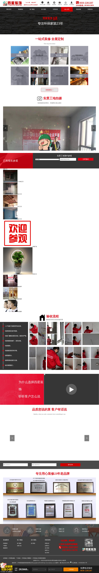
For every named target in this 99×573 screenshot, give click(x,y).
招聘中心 (47, 550)
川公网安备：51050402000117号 (79, 562)
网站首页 (8, 9)
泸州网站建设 (12, 558)
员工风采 (47, 548)
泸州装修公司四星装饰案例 (39, 558)
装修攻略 (78, 9)
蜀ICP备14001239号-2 (65, 562)
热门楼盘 (32, 9)
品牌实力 (47, 545)
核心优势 (66, 9)
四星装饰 (90, 9)
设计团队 (43, 9)
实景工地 (19, 545)
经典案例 (5, 543)
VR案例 (5, 545)
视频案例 (5, 548)
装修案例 (20, 9)
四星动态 (47, 543)
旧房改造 (55, 9)
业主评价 (47, 552)
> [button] (94, 128)
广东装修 (18, 558)
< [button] (5, 128)
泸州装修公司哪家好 (26, 558)
